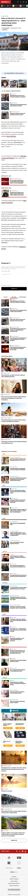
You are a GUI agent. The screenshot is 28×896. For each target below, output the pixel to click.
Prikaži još (14, 840)
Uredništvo (14, 876)
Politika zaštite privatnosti (14, 883)
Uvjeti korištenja (14, 881)
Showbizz (16, 5)
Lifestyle (23, 5)
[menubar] (23, 2)
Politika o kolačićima (14, 885)
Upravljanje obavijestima (15, 889)
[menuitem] (23, 2)
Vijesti (4, 5)
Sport (10, 5)
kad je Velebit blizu (11, 136)
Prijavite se (14, 288)
